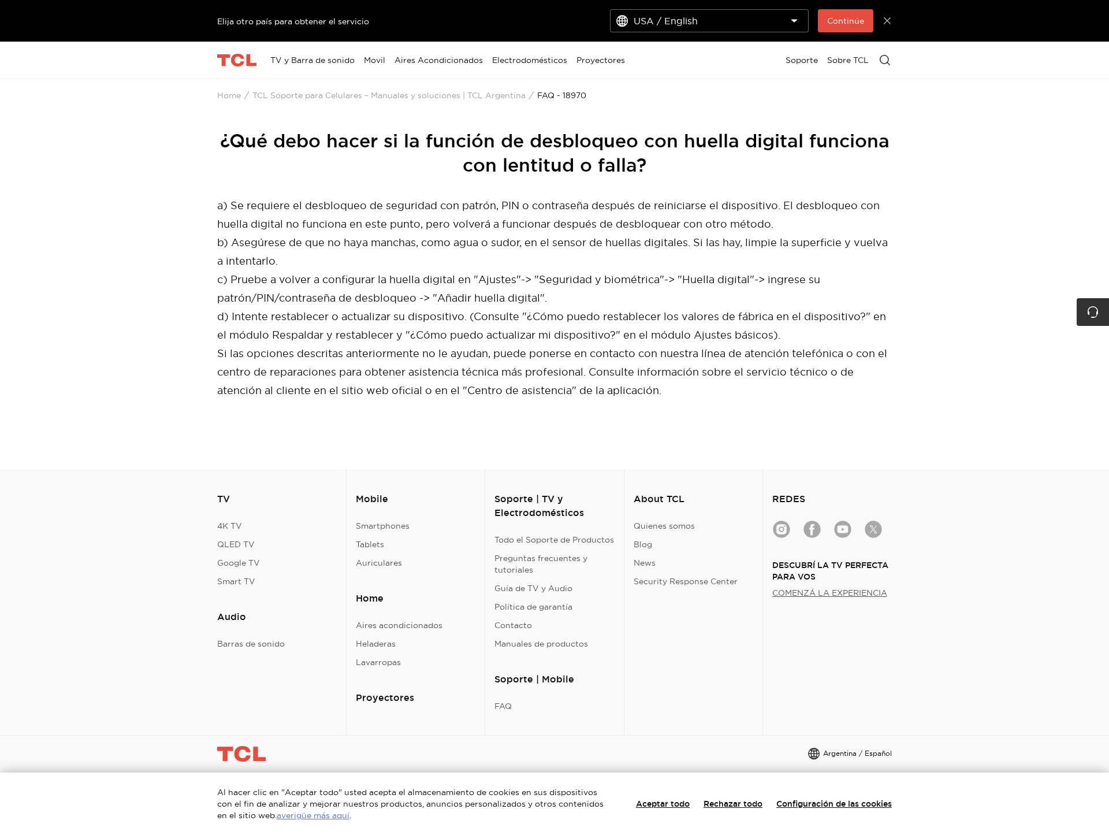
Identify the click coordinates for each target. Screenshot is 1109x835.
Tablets (370, 544)
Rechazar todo (733, 804)
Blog (643, 544)
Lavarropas (378, 662)
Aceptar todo (663, 804)
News (645, 563)
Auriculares (379, 563)
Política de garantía (533, 607)
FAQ (503, 706)
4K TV (229, 526)
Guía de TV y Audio (533, 588)
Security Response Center (686, 581)
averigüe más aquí (313, 815)
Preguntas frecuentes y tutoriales (540, 564)
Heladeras (376, 644)
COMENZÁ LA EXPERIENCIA (829, 593)
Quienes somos (664, 526)
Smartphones (383, 526)
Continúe (845, 21)
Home (229, 95)
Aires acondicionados (399, 625)
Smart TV (236, 581)
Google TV (238, 563)
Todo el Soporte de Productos (554, 540)
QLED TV (236, 544)
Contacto (513, 625)
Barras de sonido (251, 644)
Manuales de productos (541, 644)
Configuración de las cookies (834, 804)
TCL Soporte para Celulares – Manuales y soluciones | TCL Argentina (389, 95)
